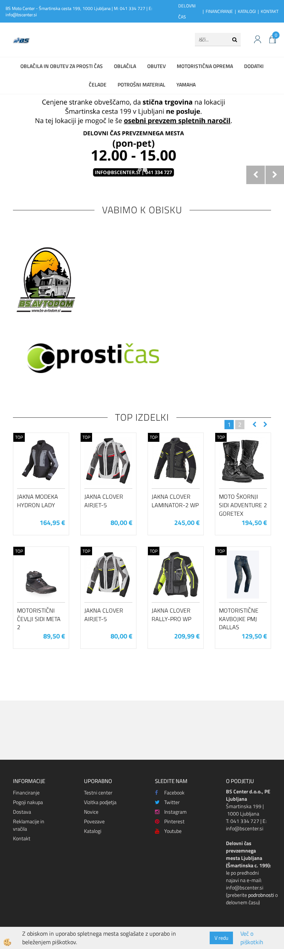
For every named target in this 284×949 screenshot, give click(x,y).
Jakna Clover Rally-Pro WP (171, 614)
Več (41, 470)
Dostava (22, 812)
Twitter (172, 802)
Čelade (97, 84)
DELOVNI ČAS (187, 11)
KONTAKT (269, 11)
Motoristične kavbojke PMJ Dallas (238, 619)
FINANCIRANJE (219, 11)
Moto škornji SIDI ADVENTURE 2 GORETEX (243, 505)
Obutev (156, 66)
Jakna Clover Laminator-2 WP (175, 500)
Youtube (173, 831)
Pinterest (174, 821)
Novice (91, 812)
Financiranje (26, 792)
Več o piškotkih (251, 937)
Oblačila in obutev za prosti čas (61, 66)
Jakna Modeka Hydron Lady (37, 500)
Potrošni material (141, 84)
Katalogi (92, 831)
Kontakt (21, 838)
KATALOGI (247, 11)
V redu (221, 938)
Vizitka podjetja (100, 802)
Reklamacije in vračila (28, 825)
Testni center (98, 792)
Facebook (174, 792)
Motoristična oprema (205, 66)
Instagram (175, 812)
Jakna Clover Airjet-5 (103, 500)
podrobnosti (261, 895)
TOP (19, 437)
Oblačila (125, 66)
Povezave (94, 821)
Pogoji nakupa (28, 802)
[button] (264, 424)
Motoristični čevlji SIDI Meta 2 (39, 619)
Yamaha (186, 84)
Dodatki (254, 66)
